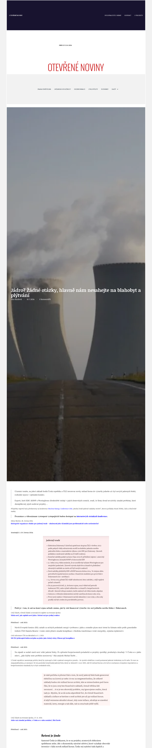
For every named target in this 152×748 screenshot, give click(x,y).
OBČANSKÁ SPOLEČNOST (62, 89)
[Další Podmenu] (117, 89)
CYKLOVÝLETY (93, 89)
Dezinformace (79, 89)
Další (114, 89)
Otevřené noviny (15, 15)
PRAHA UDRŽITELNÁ (44, 89)
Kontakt (128, 15)
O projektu (139, 15)
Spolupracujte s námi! (113, 15)
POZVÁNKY (104, 89)
